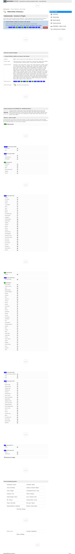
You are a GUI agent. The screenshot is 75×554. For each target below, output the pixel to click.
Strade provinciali (57, 23)
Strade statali (56, 17)
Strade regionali (56, 20)
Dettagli (45, 27)
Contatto (69, 553)
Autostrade (55, 14)
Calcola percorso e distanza (59, 29)
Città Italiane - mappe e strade (59, 26)
